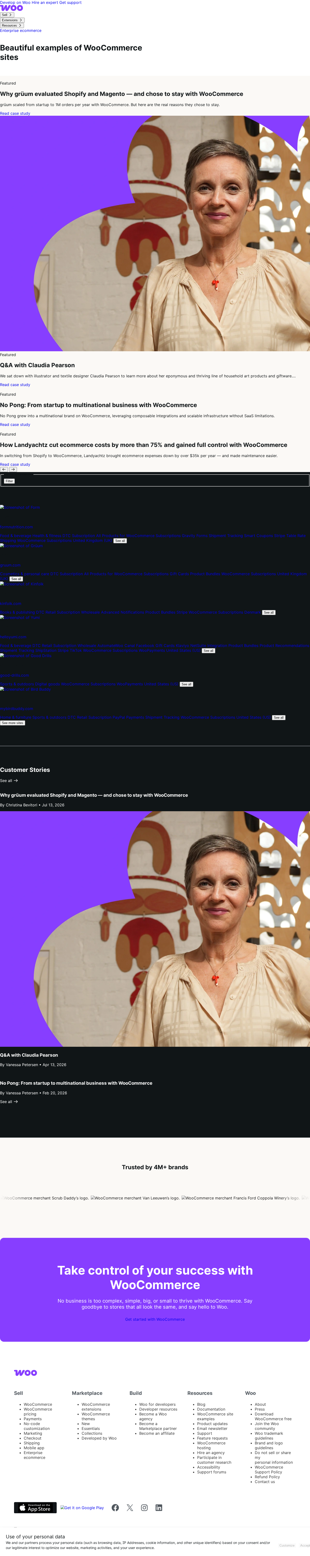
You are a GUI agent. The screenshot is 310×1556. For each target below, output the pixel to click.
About (260, 1404)
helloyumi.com (13, 636)
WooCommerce (38, 1404)
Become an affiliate (157, 1433)
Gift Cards (180, 573)
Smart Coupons (259, 535)
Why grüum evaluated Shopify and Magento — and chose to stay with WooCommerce (94, 795)
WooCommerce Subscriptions (45, 540)
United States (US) (184, 650)
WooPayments (152, 650)
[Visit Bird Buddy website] (25, 689)
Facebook (145, 645)
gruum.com (10, 565)
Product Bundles (205, 573)
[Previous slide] (4, 469)
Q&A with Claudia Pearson (29, 1055)
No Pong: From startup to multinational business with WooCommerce (76, 1083)
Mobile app (34, 1447)
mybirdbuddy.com (16, 708)
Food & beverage (16, 535)
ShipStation (46, 650)
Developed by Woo (99, 1438)
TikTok (76, 650)
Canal (130, 645)
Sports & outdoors (17, 683)
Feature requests (212, 1438)
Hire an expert (45, 2)
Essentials (91, 1428)
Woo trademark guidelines (269, 1436)
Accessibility (208, 1467)
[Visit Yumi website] (20, 617)
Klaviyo (183, 645)
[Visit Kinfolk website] (22, 583)
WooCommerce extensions (96, 1407)
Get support (70, 2)
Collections (92, 1433)
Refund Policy (267, 1476)
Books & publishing (18, 612)
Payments (33, 1418)
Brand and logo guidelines (269, 1445)
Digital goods (48, 683)
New (86, 1423)
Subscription (84, 535)
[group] (155, 96)
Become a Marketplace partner (158, 1426)
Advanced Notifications (123, 612)
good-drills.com (14, 675)
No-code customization (37, 1426)
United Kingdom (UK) (93, 540)
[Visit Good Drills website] (25, 655)
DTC (67, 535)
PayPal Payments (129, 717)
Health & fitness (47, 535)
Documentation (211, 1409)
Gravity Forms (195, 535)
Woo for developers (157, 1404)
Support (204, 1433)
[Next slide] (13, 469)
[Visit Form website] (20, 507)
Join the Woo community (267, 1426)
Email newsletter (212, 1428)
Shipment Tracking (226, 535)
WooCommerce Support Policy (269, 1469)
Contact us (265, 1481)
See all (120, 541)
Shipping (32, 1443)
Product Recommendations (284, 645)
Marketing (33, 1433)
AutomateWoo (110, 645)
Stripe (280, 535)
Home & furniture (16, 717)
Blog (201, 1404)
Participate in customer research (214, 1460)
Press (260, 1409)
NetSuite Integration (209, 645)
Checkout (32, 1438)
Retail (51, 612)
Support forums (211, 1472)
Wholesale (91, 612)
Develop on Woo (16, 2)
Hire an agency (211, 1452)
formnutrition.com (16, 526)
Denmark (253, 612)
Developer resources (158, 1409)
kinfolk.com (10, 603)
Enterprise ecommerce (34, 1455)
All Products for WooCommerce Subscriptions (139, 535)
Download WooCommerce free (273, 1416)
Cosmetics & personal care (25, 573)
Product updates (212, 1423)
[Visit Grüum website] (21, 545)
